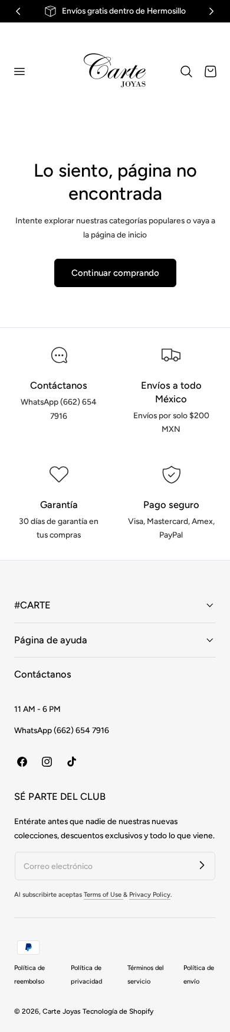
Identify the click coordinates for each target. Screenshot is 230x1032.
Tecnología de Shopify (118, 1011)
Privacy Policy (149, 894)
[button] (18, 71)
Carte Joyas (61, 1011)
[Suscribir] (202, 865)
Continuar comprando (115, 273)
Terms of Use (103, 894)
